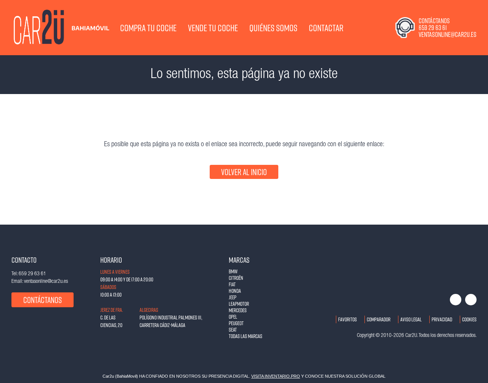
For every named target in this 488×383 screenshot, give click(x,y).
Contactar (326, 27)
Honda (235, 290)
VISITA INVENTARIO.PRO (275, 376)
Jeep (232, 297)
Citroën (236, 277)
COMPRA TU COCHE (148, 27)
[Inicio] (40, 27)
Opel (233, 316)
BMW (233, 271)
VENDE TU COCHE (213, 27)
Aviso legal (411, 319)
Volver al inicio (244, 172)
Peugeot (236, 323)
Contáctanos (42, 300)
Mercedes (238, 310)
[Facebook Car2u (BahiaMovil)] (455, 299)
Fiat (232, 284)
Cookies (469, 319)
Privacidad (442, 319)
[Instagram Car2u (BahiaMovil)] (471, 299)
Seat (233, 329)
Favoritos (347, 319)
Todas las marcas (245, 336)
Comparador (378, 319)
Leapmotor (239, 303)
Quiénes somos (273, 27)
